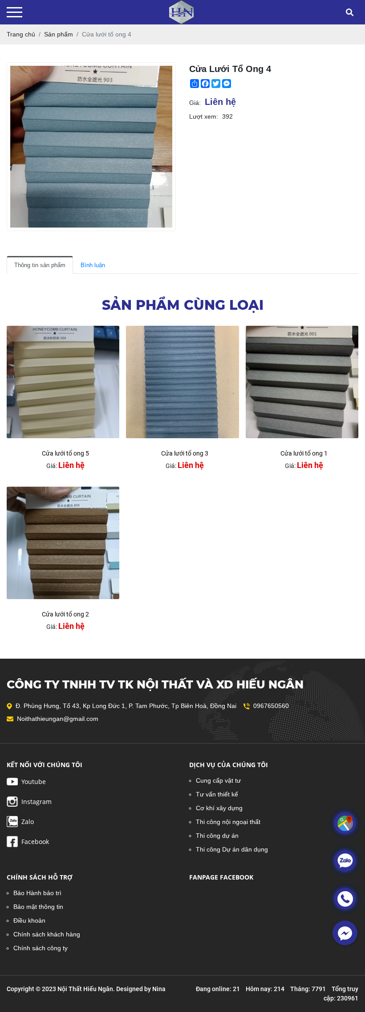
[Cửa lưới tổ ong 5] (63, 382)
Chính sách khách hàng (46, 934)
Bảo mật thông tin (38, 906)
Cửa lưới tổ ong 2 (65, 614)
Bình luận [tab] (93, 265)
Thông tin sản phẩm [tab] (39, 265)
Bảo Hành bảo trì (37, 892)
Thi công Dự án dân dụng (232, 849)
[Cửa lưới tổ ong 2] (63, 543)
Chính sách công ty (40, 948)
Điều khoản (29, 920)
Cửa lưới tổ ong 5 (65, 453)
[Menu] (14, 12)
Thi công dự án (217, 835)
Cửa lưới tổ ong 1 (304, 453)
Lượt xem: (203, 116)
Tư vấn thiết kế (217, 794)
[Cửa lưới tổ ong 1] (302, 382)
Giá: (195, 102)
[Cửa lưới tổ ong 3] (182, 382)
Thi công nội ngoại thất (228, 821)
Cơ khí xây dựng (219, 808)
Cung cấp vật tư (218, 780)
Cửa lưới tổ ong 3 (184, 453)
